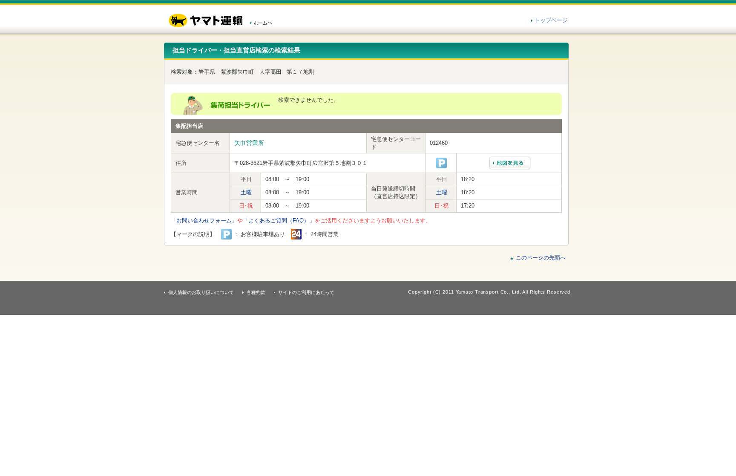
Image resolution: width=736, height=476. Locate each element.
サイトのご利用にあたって (306, 292)
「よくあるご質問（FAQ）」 (279, 220)
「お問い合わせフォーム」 (204, 220)
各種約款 (256, 292)
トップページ (551, 20)
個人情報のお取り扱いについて (201, 292)
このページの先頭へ (541, 257)
